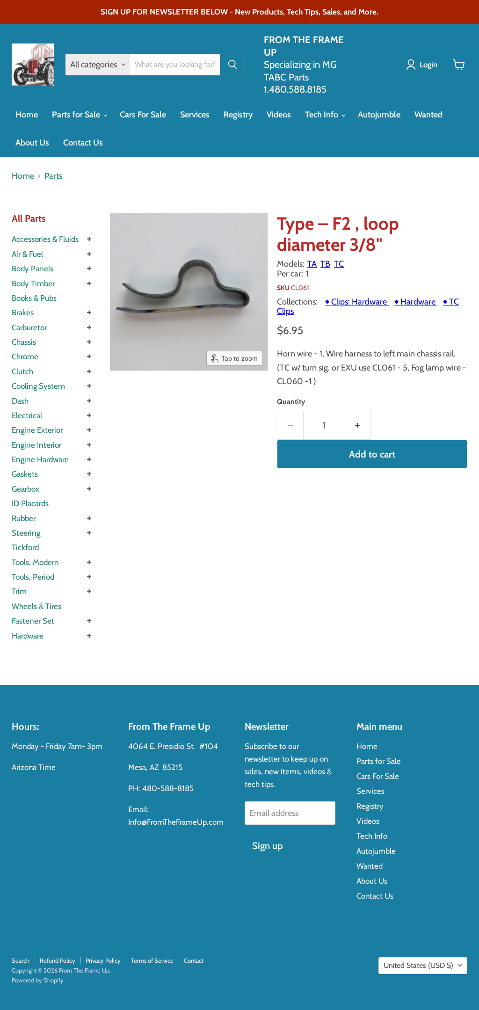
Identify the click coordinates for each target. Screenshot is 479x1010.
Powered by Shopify (38, 980)
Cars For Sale (143, 114)
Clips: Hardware (357, 302)
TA (312, 264)
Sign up (267, 845)
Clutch (22, 371)
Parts (53, 176)
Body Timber (33, 283)
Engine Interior (36, 445)
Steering (26, 533)
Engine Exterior (37, 430)
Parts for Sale (77, 114)
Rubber (24, 518)
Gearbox (25, 489)
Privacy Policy (103, 960)
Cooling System (38, 386)
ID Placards (30, 503)
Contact (193, 960)
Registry (238, 114)
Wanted (428, 114)
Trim (19, 591)
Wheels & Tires (36, 606)
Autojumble (379, 114)
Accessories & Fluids (45, 239)
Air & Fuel (27, 254)
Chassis (24, 342)
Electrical (27, 415)
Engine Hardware (40, 459)
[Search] (232, 64)
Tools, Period (33, 576)
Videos (279, 114)
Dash (20, 401)
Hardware (28, 635)
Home (26, 114)
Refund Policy (57, 960)
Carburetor (29, 327)
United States (418, 965)
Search (20, 960)
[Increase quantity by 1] (357, 425)
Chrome (25, 356)
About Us (32, 143)
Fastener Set (33, 620)
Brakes (23, 312)
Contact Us (83, 143)
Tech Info (322, 114)
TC (339, 264)
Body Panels (32, 268)
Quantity (291, 402)
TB (325, 264)
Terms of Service (152, 960)
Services (195, 114)
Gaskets (25, 474)
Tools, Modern (35, 562)
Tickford (25, 547)
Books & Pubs (34, 298)
